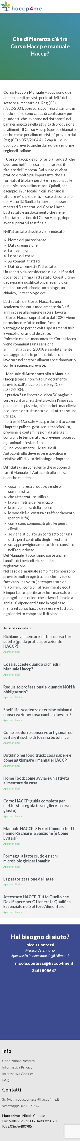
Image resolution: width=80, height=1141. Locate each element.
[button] (76, 6)
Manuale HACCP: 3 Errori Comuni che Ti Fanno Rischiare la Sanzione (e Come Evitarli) (38, 833)
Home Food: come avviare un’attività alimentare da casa (36, 780)
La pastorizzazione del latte (28, 878)
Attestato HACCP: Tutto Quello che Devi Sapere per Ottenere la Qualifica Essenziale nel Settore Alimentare (37, 901)
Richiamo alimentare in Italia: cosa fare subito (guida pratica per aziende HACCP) (37, 641)
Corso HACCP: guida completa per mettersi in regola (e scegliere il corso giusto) (37, 805)
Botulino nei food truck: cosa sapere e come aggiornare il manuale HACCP (37, 758)
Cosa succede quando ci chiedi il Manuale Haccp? (32, 667)
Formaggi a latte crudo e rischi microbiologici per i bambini (30, 858)
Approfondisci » (12, 651)
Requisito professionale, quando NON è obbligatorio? (39, 689)
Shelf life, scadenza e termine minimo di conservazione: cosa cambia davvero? (38, 712)
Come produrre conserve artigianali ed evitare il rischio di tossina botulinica (38, 735)
